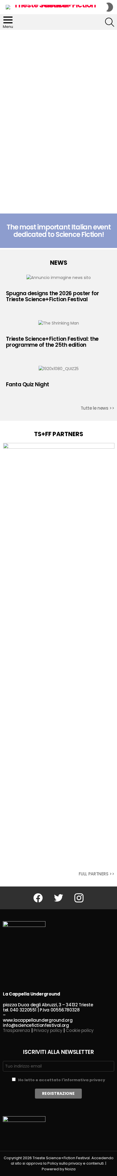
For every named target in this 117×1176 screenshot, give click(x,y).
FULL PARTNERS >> (96, 874)
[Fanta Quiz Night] (59, 369)
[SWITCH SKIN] (109, 7)
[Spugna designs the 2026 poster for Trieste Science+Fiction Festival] (58, 277)
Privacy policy (48, 1030)
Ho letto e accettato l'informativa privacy (61, 1080)
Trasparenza (16, 1030)
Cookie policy (79, 1030)
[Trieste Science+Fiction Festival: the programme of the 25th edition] (58, 323)
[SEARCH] (109, 22)
